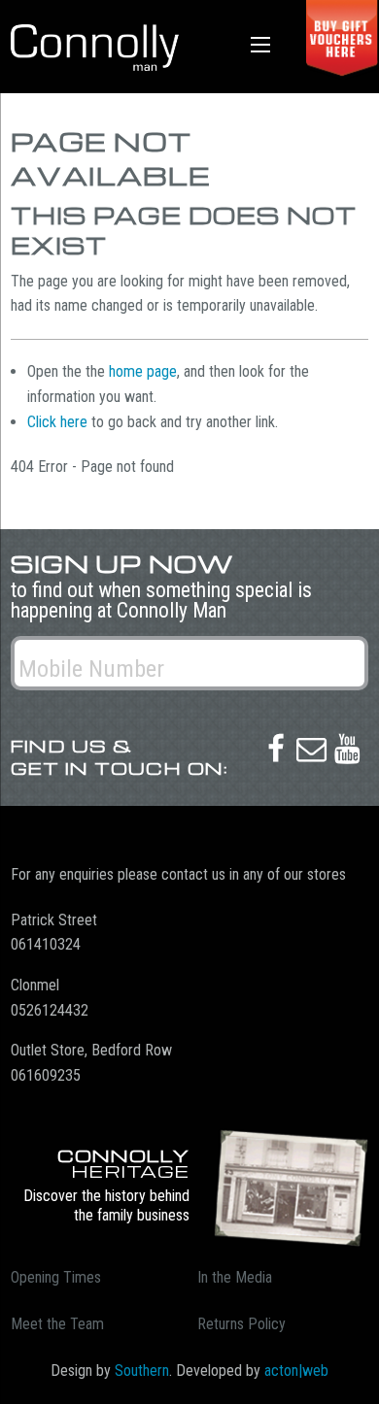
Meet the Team (57, 1324)
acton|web (296, 1370)
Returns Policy (241, 1324)
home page (143, 371)
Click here (57, 422)
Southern (142, 1370)
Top (357, 1377)
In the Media (234, 1277)
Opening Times (56, 1277)
